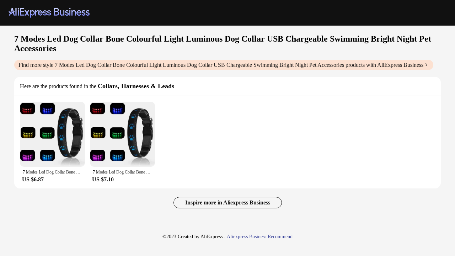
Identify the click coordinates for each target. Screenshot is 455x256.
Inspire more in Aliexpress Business (227, 202)
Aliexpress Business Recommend (260, 236)
